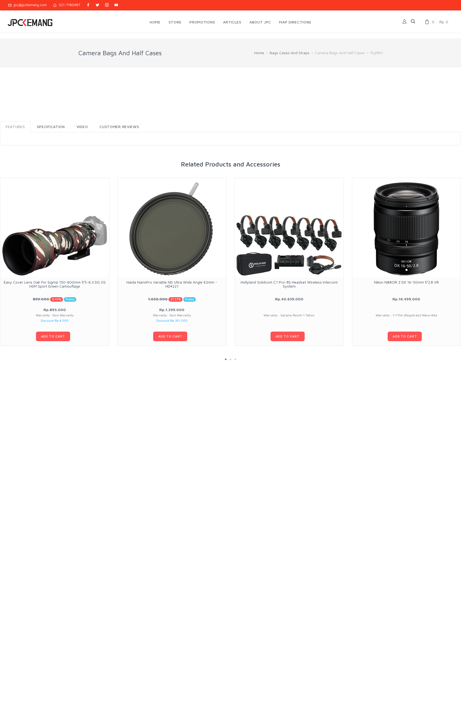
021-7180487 (68, 5)
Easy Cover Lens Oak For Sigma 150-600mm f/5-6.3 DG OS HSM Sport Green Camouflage (55, 284)
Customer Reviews (119, 126)
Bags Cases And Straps (289, 52)
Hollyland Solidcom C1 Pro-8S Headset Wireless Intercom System (289, 284)
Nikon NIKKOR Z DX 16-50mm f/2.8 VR (406, 282)
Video (82, 126)
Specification (51, 126)
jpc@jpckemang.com (29, 5)
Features (15, 126)
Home (259, 52)
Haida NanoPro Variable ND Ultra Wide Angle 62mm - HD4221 (171, 284)
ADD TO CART (53, 336)
